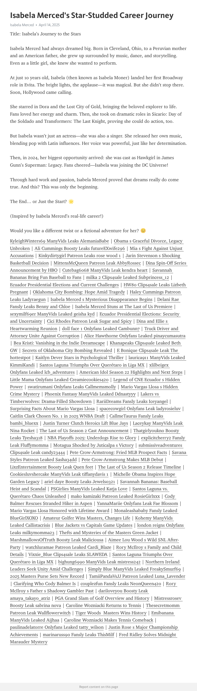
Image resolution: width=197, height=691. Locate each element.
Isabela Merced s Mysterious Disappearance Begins (101, 299)
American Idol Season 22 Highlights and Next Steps (131, 372)
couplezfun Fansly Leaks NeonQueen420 (121, 583)
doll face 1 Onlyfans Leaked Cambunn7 (101, 328)
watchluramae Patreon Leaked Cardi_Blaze (68, 547)
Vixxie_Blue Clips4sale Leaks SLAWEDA (67, 554)
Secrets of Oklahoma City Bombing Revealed (67, 350)
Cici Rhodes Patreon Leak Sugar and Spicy (89, 321)
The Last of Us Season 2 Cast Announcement (84, 430)
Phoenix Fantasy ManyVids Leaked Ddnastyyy (90, 394)
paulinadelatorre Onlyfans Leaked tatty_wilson (57, 627)
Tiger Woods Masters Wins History (110, 613)
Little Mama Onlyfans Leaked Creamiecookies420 (59, 379)
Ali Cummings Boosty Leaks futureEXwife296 (80, 248)
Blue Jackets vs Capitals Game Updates (93, 525)
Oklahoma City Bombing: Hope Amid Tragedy (79, 292)
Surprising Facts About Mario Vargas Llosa (52, 408)
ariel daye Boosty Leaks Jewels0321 (79, 481)
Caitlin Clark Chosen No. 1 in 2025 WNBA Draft (57, 416)
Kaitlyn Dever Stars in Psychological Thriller (79, 357)
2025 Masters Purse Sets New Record (47, 576)
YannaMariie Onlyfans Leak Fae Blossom (137, 503)
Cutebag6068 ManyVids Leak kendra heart (104, 270)
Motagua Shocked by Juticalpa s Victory (93, 445)
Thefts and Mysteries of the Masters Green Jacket (108, 532)
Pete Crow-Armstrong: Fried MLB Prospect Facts (118, 452)
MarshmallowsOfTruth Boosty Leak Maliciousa (56, 540)
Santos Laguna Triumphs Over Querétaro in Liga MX (92, 365)
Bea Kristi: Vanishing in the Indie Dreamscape (59, 343)
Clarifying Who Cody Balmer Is (45, 583)
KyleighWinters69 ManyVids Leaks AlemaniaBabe (59, 241)
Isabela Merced (22, 25)
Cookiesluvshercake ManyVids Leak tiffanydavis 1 (59, 474)
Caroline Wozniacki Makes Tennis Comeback (108, 620)
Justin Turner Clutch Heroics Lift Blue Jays (85, 423)
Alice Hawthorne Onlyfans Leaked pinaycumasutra (134, 336)
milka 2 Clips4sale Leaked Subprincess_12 (127, 277)
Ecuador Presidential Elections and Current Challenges (64, 285)
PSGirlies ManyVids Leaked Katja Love (89, 489)
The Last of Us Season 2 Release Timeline (139, 467)
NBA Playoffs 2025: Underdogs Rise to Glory (91, 438)
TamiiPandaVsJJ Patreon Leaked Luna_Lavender (137, 576)
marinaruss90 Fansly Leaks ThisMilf (78, 634)
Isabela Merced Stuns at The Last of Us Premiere (123, 306)
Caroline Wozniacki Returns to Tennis (103, 605)
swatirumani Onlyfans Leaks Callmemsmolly (72, 387)
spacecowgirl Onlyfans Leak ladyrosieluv (140, 408)
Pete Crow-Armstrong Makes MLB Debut (122, 459)
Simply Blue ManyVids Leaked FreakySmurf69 (134, 569)
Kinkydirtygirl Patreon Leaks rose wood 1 (79, 255)
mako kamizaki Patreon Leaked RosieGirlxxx (115, 496)
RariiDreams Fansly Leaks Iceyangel (132, 401)
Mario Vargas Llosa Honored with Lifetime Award (59, 510)
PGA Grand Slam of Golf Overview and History (102, 598)
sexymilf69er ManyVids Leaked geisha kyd (52, 314)
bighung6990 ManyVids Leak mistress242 (99, 562)
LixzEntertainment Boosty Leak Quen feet (51, 467)
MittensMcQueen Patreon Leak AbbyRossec (97, 263)
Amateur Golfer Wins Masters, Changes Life (86, 518)
